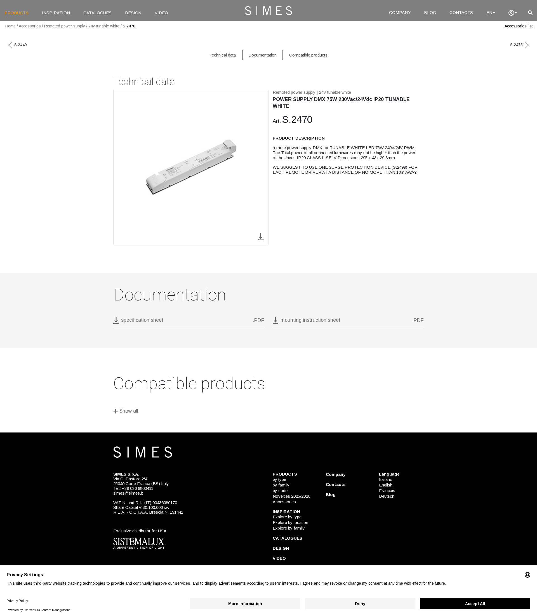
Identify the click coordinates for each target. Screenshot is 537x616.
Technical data (222, 55)
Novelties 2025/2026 (291, 496)
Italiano (385, 479)
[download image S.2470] (260, 236)
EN (489, 12)
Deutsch (386, 496)
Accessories (30, 26)
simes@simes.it (128, 493)
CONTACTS (461, 12)
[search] (530, 12)
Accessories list (519, 26)
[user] (512, 13)
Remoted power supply (64, 26)
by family (281, 485)
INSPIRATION (56, 12)
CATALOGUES (97, 12)
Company (335, 474)
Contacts (336, 484)
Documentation (262, 55)
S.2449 (20, 45)
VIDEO (161, 12)
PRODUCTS (16, 12)
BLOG (430, 12)
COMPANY (400, 12)
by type (279, 479)
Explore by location (290, 522)
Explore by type (287, 516)
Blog (331, 494)
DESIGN (133, 12)
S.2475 (516, 45)
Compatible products (308, 55)
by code (280, 490)
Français (387, 490)
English (385, 485)
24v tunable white (103, 26)
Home (10, 26)
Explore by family (289, 528)
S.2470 (129, 26)
